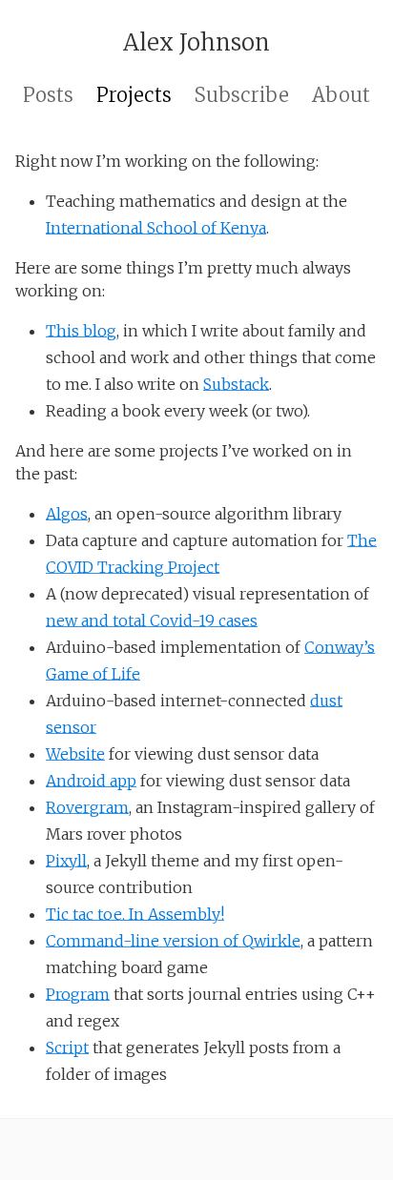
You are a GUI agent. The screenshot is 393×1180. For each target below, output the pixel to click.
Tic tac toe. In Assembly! (135, 914)
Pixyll (66, 860)
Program (78, 994)
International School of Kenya (156, 227)
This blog (81, 330)
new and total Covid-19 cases (152, 620)
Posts (48, 95)
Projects (134, 95)
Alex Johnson (196, 42)
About (341, 95)
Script (67, 1047)
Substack (236, 384)
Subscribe (242, 95)
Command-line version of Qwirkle (173, 940)
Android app (91, 780)
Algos (67, 513)
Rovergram (87, 807)
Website (75, 753)
